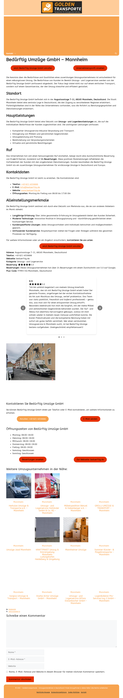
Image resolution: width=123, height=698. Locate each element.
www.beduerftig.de (30, 190)
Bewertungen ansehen (32, 459)
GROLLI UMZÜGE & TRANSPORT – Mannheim (104, 508)
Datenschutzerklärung (59, 692)
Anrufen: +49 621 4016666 (33, 419)
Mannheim (18, 502)
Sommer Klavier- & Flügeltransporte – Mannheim (104, 552)
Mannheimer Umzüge (75, 549)
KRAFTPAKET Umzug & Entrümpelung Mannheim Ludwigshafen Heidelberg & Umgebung (47, 554)
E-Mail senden (90, 419)
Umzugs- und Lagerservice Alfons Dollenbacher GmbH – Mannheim (76, 599)
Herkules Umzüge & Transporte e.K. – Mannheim (19, 508)
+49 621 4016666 (29, 184)
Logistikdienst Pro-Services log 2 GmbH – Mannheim (104, 598)
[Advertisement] (61, 33)
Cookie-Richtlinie (74, 692)
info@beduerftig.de (30, 187)
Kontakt (9, 53)
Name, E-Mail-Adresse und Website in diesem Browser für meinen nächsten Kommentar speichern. (57, 672)
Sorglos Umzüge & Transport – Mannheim (18, 597)
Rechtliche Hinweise (43, 692)
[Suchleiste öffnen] (116, 53)
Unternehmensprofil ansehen (90, 68)
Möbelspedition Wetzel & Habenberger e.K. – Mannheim (75, 508)
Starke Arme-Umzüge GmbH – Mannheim (47, 597)
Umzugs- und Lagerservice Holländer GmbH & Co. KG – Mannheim (47, 509)
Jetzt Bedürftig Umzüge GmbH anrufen (33, 68)
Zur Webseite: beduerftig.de (90, 459)
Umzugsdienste (14, 611)
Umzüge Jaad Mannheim (18, 549)
